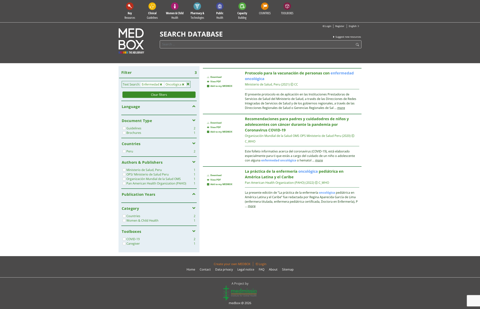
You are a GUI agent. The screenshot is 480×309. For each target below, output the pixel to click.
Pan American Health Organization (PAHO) (275, 183)
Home (191, 269)
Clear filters (159, 95)
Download (216, 77)
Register (339, 26)
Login (328, 26)
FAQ (261, 269)
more (341, 108)
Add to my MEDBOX (220, 86)
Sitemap (288, 269)
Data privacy (224, 269)
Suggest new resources (348, 36)
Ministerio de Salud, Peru (262, 84)
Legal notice (245, 269)
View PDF (215, 81)
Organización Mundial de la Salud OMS (272, 136)
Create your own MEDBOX (232, 264)
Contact (205, 269)
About (273, 269)
